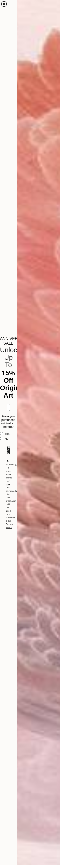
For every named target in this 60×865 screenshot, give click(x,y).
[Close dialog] (4, 4)
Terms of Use (9, 481)
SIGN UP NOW (8, 450)
